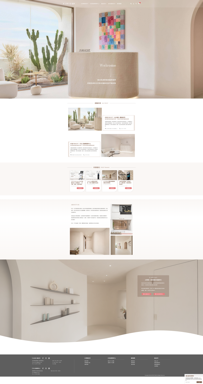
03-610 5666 (87, 154)
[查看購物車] (139, 3)
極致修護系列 (157, 364)
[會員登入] (133, 3)
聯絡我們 (133, 362)
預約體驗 (119, 3)
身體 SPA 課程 (111, 362)
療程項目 (86, 364)
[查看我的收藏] (136, 3)
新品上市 (156, 360)
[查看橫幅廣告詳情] (101, 49)
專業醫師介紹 (87, 362)
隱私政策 (133, 364)
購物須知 (133, 360)
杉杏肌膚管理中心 (94, 3)
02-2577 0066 (123, 128)
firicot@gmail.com (36, 372)
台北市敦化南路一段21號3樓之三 (111, 128)
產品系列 (103, 3)
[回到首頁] (69, 4)
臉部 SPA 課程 (111, 360)
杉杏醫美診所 (84, 3)
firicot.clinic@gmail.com (37, 362)
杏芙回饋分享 (111, 3)
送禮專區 (156, 366)
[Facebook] (43, 358)
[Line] (49, 358)
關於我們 (86, 360)
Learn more (188, 382)
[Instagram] (46, 358)
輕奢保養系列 (157, 362)
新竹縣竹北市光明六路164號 (76, 154)
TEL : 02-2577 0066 (36, 363)
